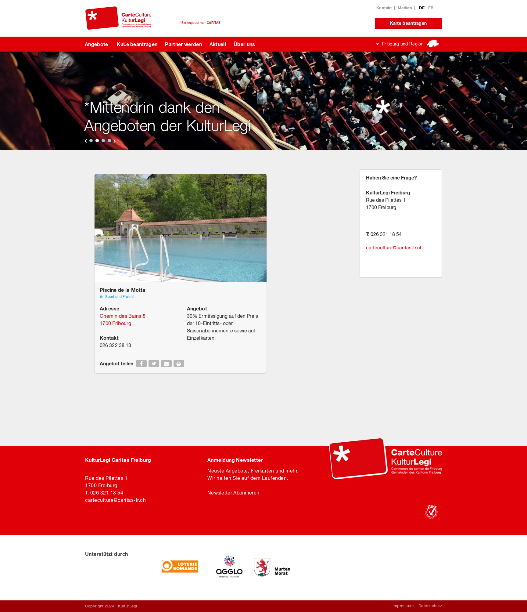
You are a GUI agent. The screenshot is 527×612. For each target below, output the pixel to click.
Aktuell (218, 44)
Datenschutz (430, 605)
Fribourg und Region (403, 44)
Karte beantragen (408, 23)
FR (431, 7)
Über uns (244, 44)
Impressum (403, 605)
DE (422, 7)
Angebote (96, 44)
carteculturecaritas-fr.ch (394, 247)
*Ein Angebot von (200, 22)
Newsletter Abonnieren (233, 492)
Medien (405, 7)
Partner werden (183, 44)
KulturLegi (127, 606)
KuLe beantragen (137, 44)
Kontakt (384, 7)
